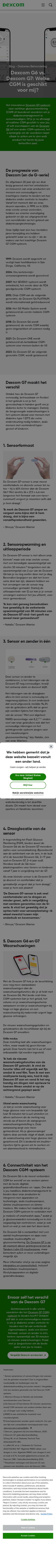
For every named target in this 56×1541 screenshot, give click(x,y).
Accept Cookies (28, 1536)
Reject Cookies (28, 1528)
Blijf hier (28, 785)
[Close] (51, 746)
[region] (28, 1505)
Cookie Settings (28, 1520)
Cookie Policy (46, 1514)
